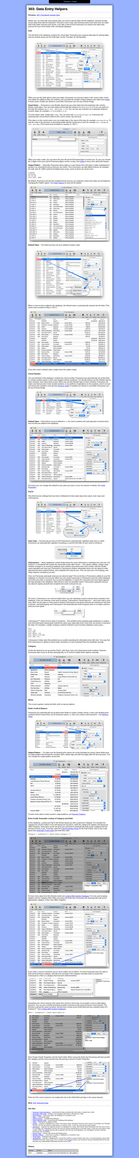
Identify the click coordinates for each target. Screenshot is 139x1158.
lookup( (35, 1123)
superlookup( (37, 1138)
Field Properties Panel (70, 829)
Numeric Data (63, 386)
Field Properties (37, 1118)
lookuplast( (36, 1127)
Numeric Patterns (78, 814)
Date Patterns (59, 183)
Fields (34, 1122)
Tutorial (74, 1)
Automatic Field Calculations (42, 1112)
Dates (107, 100)
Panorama (67, 1)
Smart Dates (37, 1136)
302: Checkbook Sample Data (48, 15)
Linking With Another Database (77, 896)
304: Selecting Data (40, 1103)
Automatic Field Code (45, 831)
